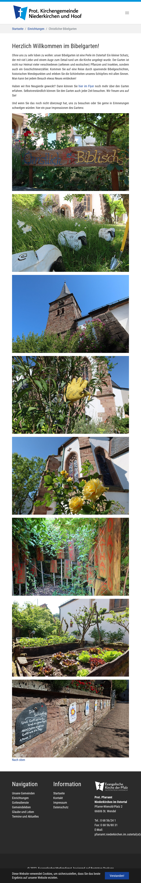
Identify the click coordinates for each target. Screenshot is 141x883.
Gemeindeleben (21, 807)
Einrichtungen (20, 798)
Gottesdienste (20, 802)
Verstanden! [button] (117, 876)
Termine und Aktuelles (25, 816)
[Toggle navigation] (127, 13)
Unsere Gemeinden (23, 793)
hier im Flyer (86, 86)
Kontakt (58, 798)
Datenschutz (60, 807)
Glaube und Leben (23, 812)
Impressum (60, 802)
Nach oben (18, 760)
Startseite (59, 793)
